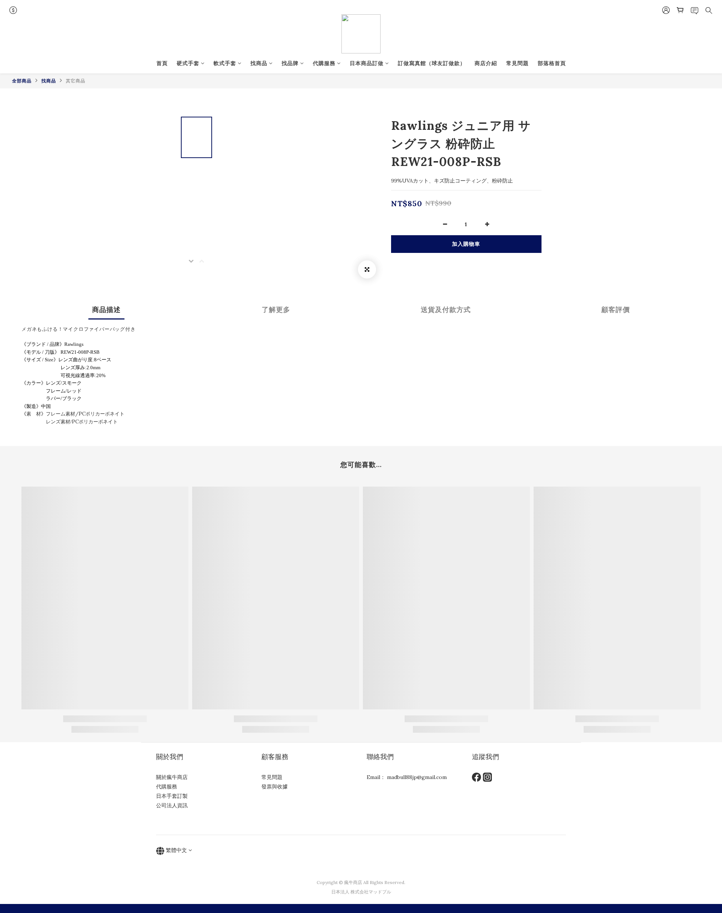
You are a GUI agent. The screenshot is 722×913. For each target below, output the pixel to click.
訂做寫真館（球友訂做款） (432, 63)
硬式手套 (188, 63)
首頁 (162, 63)
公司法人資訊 (172, 805)
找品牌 (290, 63)
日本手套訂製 (172, 796)
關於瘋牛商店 (172, 777)
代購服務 (324, 63)
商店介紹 (486, 63)
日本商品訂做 (367, 63)
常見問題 (517, 63)
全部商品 (22, 81)
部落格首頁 (552, 63)
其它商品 (75, 81)
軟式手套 (225, 63)
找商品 (258, 63)
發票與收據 (274, 786)
